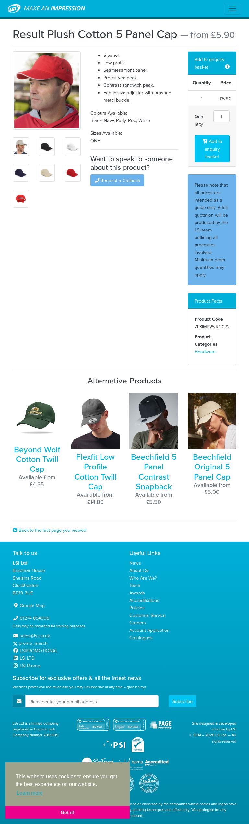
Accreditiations (144, 600)
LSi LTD (27, 658)
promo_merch (33, 643)
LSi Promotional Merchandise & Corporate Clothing (47, 9)
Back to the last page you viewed (51, 530)
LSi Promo (30, 665)
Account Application (149, 630)
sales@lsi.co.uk (35, 635)
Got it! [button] (68, 812)
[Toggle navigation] (232, 9)
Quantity (199, 120)
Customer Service (147, 615)
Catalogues (141, 637)
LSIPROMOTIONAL (39, 650)
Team (134, 585)
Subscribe (182, 701)
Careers (137, 622)
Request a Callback (119, 180)
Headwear (205, 351)
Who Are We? (143, 577)
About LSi (138, 570)
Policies (137, 607)
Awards (137, 592)
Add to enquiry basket (213, 148)
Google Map (32, 605)
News (135, 562)
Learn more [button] (30, 793)
